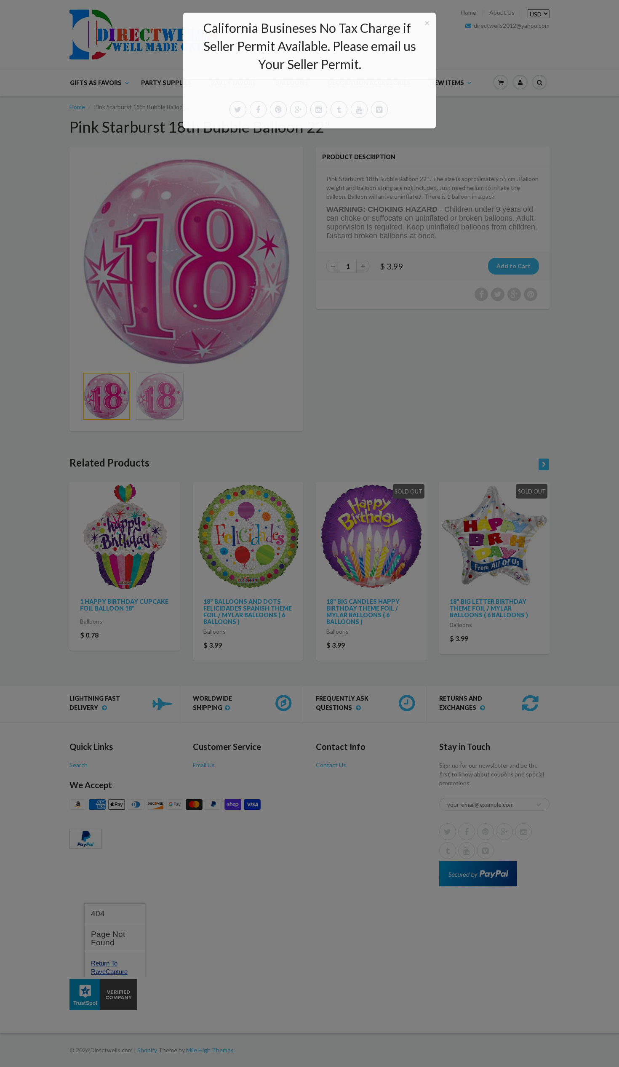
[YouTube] (359, 109)
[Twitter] (237, 109)
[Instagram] (318, 109)
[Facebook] (258, 109)
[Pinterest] (278, 109)
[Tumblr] (339, 109)
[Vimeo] (379, 109)
